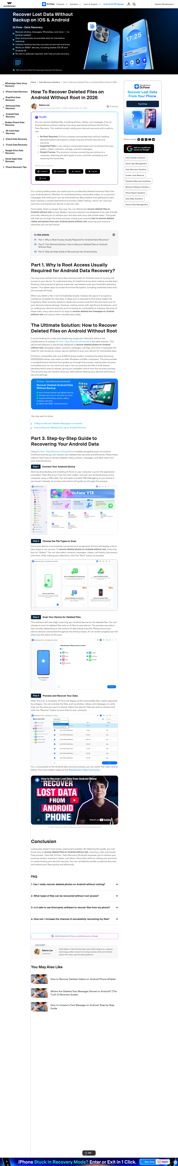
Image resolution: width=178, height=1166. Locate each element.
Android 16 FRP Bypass (113, 4)
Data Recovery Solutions (49, 82)
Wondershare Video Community (84, 770)
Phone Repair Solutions (135, 193)
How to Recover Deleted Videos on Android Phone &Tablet (83, 979)
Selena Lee (44, 105)
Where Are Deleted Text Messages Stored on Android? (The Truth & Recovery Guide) (84, 993)
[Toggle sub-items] (114, 235)
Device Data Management (136, 205)
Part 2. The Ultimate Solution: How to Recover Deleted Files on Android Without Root (72, 245)
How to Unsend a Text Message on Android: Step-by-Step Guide (82, 1007)
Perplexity (61, 171)
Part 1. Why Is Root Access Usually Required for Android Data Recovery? (73, 239)
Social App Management (136, 164)
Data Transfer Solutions (135, 158)
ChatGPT (44, 171)
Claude (94, 171)
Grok (44, 178)
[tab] (15, 85)
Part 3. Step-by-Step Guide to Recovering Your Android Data (67, 251)
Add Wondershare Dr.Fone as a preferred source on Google (76, 936)
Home (33, 82)
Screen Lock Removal (134, 175)
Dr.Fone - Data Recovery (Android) (72, 341)
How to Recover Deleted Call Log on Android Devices (60, 427)
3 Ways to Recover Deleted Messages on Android (58, 423)
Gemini (77, 171)
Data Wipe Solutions (134, 199)
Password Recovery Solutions (138, 181)
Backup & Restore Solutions (137, 187)
